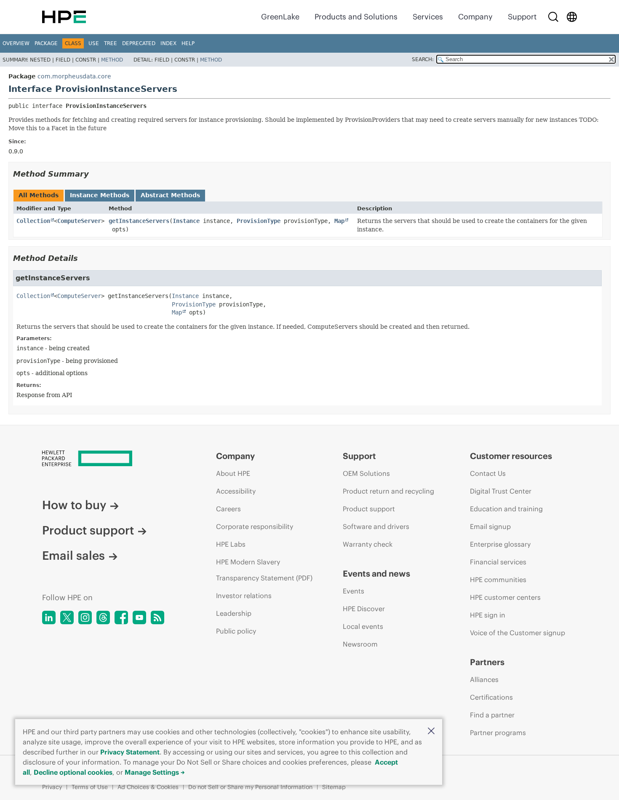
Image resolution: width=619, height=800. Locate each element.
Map (339, 220)
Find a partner (492, 715)
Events (353, 591)
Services (428, 16)
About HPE (233, 473)
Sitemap (334, 787)
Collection (33, 220)
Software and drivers (376, 526)
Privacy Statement (130, 752)
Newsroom (360, 644)
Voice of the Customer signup (517, 632)
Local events (363, 626)
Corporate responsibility (254, 526)
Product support (88, 530)
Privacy (52, 787)
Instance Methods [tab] (99, 195)
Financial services (498, 562)
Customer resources (511, 456)
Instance (186, 220)
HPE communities (498, 579)
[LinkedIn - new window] (49, 617)
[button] (431, 732)
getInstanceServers (139, 220)
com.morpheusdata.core (74, 76)
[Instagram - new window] (85, 617)
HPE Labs (230, 544)
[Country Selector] (572, 17)
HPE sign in (487, 615)
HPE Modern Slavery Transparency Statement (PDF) (264, 570)
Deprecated (138, 43)
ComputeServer (79, 220)
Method (112, 60)
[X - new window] (67, 617)
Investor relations (244, 595)
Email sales (73, 555)
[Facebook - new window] (121, 617)
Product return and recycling (388, 491)
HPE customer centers (505, 597)
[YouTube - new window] (139, 617)
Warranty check (367, 544)
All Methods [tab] (39, 195)
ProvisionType (258, 220)
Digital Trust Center (500, 491)
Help (188, 43)
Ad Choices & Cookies (148, 787)
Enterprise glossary (500, 544)
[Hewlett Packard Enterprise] (64, 17)
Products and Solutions (356, 16)
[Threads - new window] (103, 617)
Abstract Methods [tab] (170, 195)
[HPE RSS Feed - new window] (157, 617)
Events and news (376, 573)
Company (475, 16)
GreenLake (280, 16)
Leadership (233, 613)
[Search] (553, 17)
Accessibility (236, 491)
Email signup (490, 526)
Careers (228, 509)
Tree (110, 43)
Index (168, 43)
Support (522, 16)
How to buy (74, 505)
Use (93, 43)
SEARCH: (423, 59)
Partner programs (498, 732)
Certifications (491, 697)
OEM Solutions (366, 473)
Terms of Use (90, 787)
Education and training (506, 509)
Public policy (236, 631)
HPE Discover (364, 608)
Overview (16, 43)
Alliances (484, 679)
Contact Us (488, 473)
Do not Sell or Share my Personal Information (250, 787)
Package (46, 43)
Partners (487, 662)
